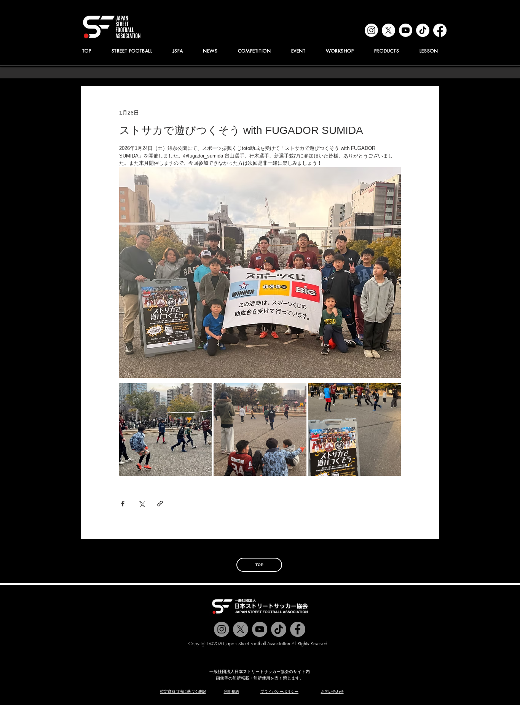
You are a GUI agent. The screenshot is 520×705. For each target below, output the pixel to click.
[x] (388, 30)
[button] (177, 51)
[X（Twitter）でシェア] (141, 503)
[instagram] (371, 30)
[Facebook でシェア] (122, 503)
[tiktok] (422, 30)
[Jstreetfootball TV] (259, 629)
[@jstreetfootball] (221, 629)
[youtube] (405, 30)
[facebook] (440, 30)
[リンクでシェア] (160, 503)
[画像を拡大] (165, 429)
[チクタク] (278, 629)
